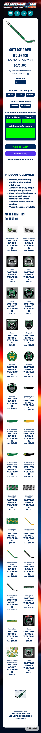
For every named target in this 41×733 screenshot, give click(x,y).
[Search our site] (30, 13)
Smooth (14, 106)
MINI (10, 95)
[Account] (17, 13)
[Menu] (10, 13)
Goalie (30, 95)
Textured (25, 106)
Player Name (13, 117)
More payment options (20, 159)
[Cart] (24, 13)
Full (20, 95)
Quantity (20, 78)
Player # (29, 117)
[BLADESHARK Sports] (20, 5)
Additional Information (20, 126)
